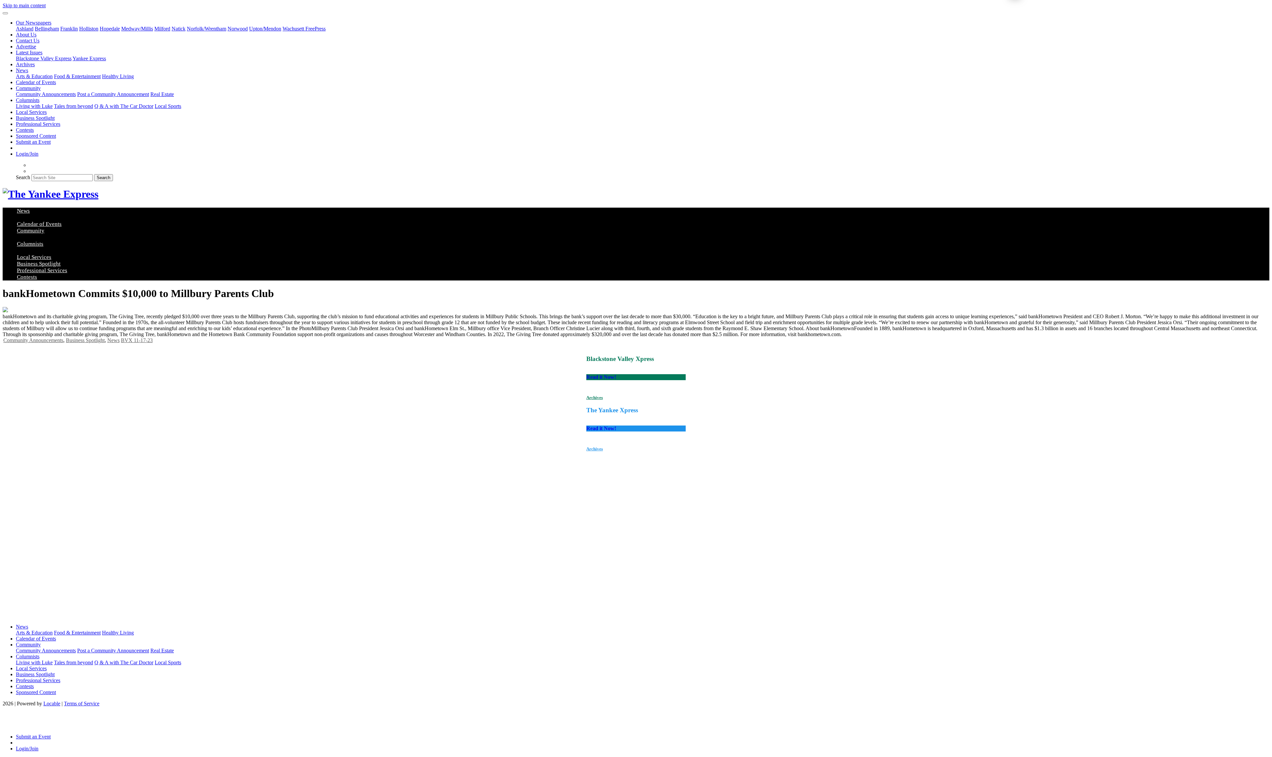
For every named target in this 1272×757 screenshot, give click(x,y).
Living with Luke (34, 106)
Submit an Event (33, 142)
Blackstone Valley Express (44, 58)
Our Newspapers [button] (33, 22)
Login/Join (27, 154)
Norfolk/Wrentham (206, 28)
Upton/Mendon (265, 28)
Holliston (88, 28)
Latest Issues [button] (29, 52)
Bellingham (47, 28)
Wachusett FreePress (304, 28)
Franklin (69, 28)
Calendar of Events (36, 82)
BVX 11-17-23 (137, 340)
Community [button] (28, 88)
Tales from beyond (73, 106)
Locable (51, 703)
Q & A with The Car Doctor (123, 106)
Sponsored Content (36, 136)
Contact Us (27, 40)
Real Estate (162, 94)
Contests (25, 130)
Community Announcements (46, 94)
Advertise (26, 46)
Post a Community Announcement (113, 94)
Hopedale (110, 28)
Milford (162, 28)
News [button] (22, 70)
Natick (179, 28)
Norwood (238, 28)
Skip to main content (24, 5)
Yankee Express (89, 58)
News (113, 340)
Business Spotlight (35, 118)
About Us (26, 34)
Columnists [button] (27, 100)
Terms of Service (81, 703)
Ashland (24, 28)
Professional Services (38, 124)
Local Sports (168, 106)
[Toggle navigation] (5, 13)
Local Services (31, 112)
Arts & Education (34, 76)
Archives (25, 64)
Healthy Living (118, 76)
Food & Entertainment (77, 76)
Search (23, 177)
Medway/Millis (137, 28)
